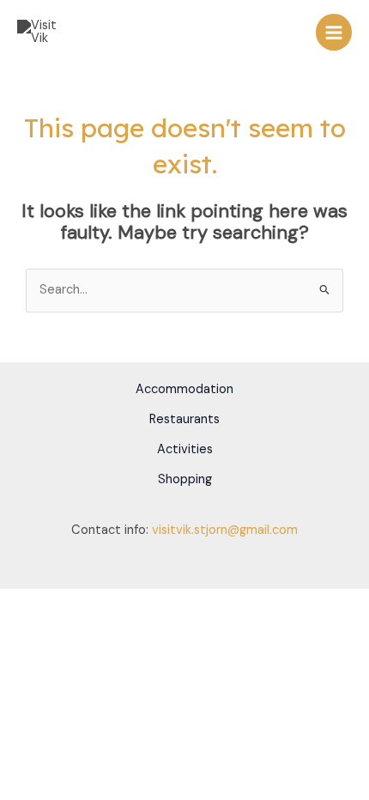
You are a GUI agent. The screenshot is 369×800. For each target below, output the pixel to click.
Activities (185, 449)
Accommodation (184, 389)
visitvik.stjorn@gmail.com (225, 530)
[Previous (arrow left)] (17, 624)
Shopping (185, 479)
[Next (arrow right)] (55, 624)
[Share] (93, 602)
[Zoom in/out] (17, 602)
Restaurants (184, 419)
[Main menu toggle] (334, 32)
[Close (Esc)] (130, 602)
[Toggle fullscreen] (55, 602)
